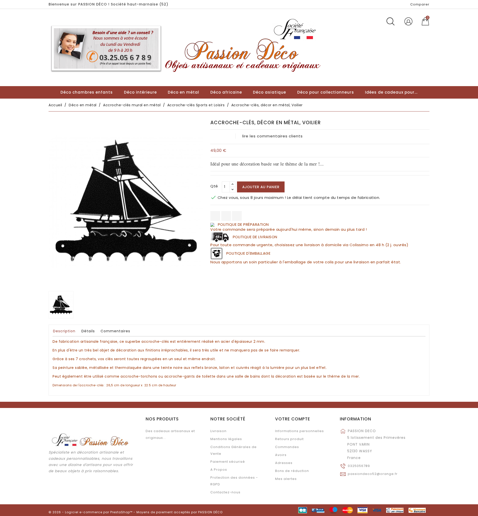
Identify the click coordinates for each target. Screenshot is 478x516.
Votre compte (292, 419)
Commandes (287, 447)
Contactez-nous (225, 492)
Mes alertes (286, 478)
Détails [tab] (88, 331)
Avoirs (281, 455)
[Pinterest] (237, 216)
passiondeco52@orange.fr (373, 473)
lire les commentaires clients (272, 136)
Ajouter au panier (261, 186)
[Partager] (215, 216)
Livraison (218, 431)
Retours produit (289, 439)
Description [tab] (64, 331)
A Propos (218, 469)
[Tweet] (226, 216)
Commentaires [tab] (115, 331)
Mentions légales (226, 439)
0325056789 (359, 465)
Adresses (284, 462)
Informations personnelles (299, 431)
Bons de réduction (292, 470)
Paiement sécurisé (227, 461)
